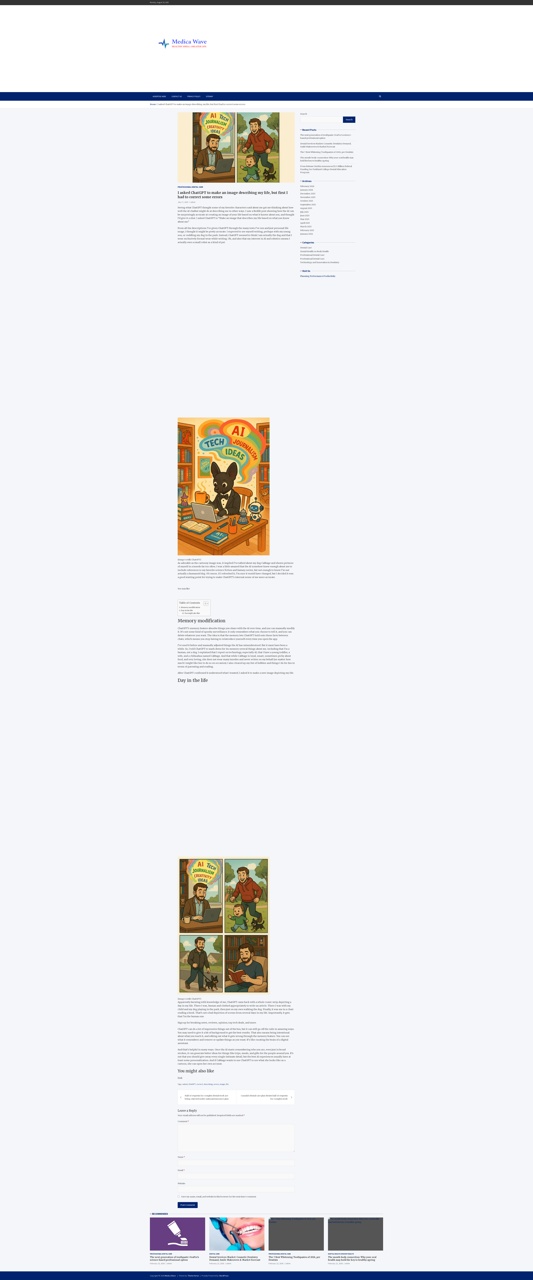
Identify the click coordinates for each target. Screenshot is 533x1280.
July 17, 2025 (183, 202)
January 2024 (306, 234)
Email (181, 1170)
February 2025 (307, 230)
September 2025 (308, 204)
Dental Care (306, 247)
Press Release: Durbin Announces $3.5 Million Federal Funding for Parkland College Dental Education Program (326, 169)
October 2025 (306, 201)
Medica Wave (165, 80)
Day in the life (187, 610)
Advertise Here (159, 96)
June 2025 (305, 215)
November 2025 (307, 197)
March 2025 (306, 226)
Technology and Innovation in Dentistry (319, 262)
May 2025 (304, 219)
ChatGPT (192, 1084)
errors (216, 1084)
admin (192, 202)
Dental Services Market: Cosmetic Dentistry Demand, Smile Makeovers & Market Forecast (234, 1258)
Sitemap (209, 96)
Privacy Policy (193, 96)
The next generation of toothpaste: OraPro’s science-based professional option (174, 1258)
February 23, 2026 (157, 1263)
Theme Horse (193, 1275)
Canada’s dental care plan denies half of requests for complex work (264, 1097)
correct (200, 1084)
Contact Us (177, 96)
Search (303, 114)
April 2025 (305, 223)
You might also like (192, 613)
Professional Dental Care (190, 187)
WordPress (224, 1275)
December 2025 (307, 193)
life (227, 1084)
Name (181, 1157)
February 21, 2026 (335, 1263)
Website (181, 1183)
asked (185, 1084)
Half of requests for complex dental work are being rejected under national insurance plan (207, 1097)
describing (208, 1084)
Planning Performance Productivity (317, 276)
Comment (183, 1121)
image (222, 1084)
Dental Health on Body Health (314, 251)
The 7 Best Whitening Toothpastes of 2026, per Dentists (326, 152)
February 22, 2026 (216, 1263)
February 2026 (307, 186)
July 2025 (304, 212)
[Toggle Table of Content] (204, 603)
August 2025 (306, 208)
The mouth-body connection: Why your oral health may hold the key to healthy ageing (352, 1258)
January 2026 (306, 190)
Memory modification (190, 607)
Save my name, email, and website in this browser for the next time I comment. (218, 1196)
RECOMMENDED (160, 1213)
